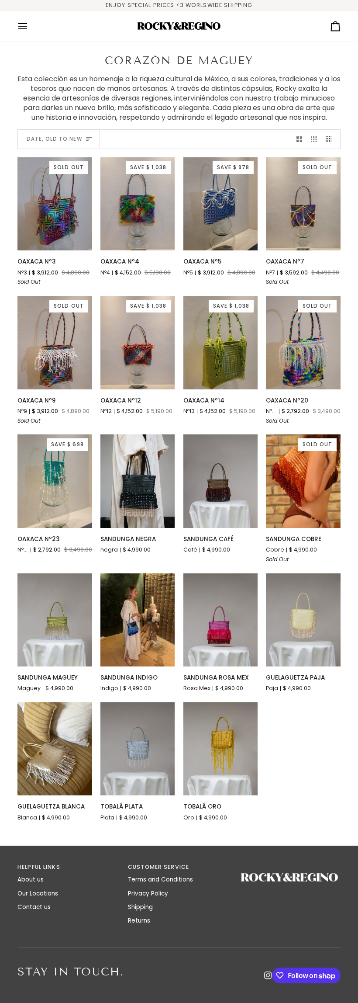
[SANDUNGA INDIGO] (137, 619)
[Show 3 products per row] (313, 139)
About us (30, 879)
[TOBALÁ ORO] (220, 748)
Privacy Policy (148, 893)
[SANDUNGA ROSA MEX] (220, 619)
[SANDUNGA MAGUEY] (54, 619)
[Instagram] (268, 975)
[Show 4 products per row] (331, 139)
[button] (289, 865)
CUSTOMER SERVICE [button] (158, 867)
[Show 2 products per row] (299, 139)
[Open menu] (30, 26)
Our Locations (37, 893)
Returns (139, 920)
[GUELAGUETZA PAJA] (303, 619)
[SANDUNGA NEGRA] (137, 481)
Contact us (34, 907)
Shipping (140, 907)
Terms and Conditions (160, 879)
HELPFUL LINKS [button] (38, 867)
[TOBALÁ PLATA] (137, 748)
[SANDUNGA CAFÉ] (220, 481)
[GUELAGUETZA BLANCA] (54, 748)
